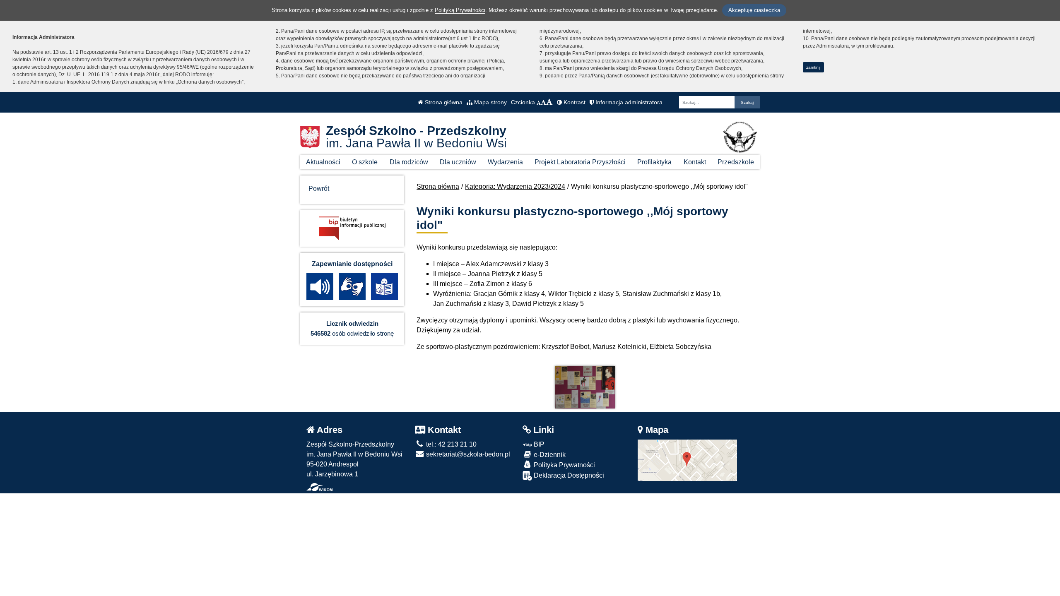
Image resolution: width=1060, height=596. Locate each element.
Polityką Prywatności (460, 10)
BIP (538, 444)
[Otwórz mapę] (687, 459)
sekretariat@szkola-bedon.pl (467, 454)
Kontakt (695, 162)
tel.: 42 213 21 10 (450, 444)
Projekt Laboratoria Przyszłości (580, 162)
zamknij (813, 67)
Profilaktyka (654, 162)
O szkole (365, 162)
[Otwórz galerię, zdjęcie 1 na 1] (585, 387)
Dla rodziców (409, 162)
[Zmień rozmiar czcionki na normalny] (539, 102)
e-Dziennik (549, 454)
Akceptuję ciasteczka (754, 10)
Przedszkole (736, 162)
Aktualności (323, 162)
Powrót (318, 188)
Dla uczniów (458, 162)
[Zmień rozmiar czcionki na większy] (543, 102)
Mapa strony (489, 102)
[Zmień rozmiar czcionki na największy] (549, 102)
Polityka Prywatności (563, 465)
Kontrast (573, 102)
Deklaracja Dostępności (568, 475)
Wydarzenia (505, 162)
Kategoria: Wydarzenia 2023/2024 (515, 186)
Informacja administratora (628, 102)
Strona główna (443, 102)
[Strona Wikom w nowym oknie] (319, 487)
